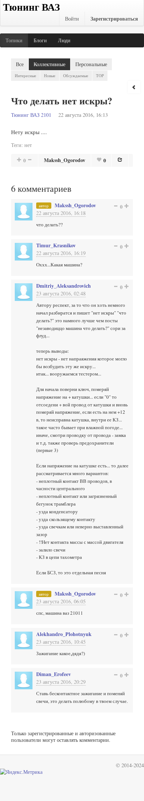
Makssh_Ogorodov (64, 160)
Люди (64, 40)
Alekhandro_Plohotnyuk (64, 634)
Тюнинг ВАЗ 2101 (31, 114)
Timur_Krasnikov (56, 245)
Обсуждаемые (75, 75)
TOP (100, 75)
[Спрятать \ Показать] (134, 87)
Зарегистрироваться (114, 18)
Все (20, 64)
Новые (49, 75)
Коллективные (49, 64)
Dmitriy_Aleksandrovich (63, 286)
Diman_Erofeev (53, 674)
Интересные (25, 75)
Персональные (91, 64)
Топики (14, 40)
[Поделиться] (120, 159)
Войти (72, 18)
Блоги (40, 40)
